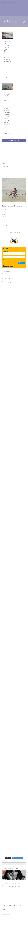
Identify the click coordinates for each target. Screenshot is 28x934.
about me (5, 163)
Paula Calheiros (5, 50)
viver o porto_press (7, 169)
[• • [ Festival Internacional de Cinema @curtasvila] (14, 528)
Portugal (8, 52)
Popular (8, 864)
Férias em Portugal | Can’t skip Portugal (7, 34)
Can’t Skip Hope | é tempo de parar (7, 85)
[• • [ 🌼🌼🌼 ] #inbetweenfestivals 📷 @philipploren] (14, 371)
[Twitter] (13, 232)
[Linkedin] (17, 232)
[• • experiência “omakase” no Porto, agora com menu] (14, 539)
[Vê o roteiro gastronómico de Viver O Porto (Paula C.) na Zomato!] (12, 905)
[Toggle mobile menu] (25, 3)
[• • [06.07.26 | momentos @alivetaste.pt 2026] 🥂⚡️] (14, 767)
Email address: (5, 209)
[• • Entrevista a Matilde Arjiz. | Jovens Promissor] (14, 666)
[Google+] (15, 232)
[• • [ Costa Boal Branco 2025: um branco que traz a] (14, 490)
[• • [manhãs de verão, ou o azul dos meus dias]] (14, 748)
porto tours (5, 166)
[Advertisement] (11, 150)
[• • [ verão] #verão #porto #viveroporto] (14, 442)
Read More (6, 77)
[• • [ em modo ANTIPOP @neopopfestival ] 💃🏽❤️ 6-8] (14, 433)
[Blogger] (19, 232)
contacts (5, 173)
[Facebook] (9, 232)
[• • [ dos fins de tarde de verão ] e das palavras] (14, 704)
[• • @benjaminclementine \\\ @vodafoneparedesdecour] (14, 330)
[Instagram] (11, 232)
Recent (20, 864)
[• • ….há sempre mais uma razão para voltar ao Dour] (14, 449)
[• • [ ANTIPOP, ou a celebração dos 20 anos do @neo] (14, 384)
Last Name (4, 219)
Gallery (7, 38)
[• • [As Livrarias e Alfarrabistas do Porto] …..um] (14, 727)
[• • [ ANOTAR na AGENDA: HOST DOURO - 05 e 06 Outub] (14, 410)
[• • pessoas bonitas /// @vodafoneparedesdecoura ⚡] (14, 300)
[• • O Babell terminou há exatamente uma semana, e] (14, 834)
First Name (4, 214)
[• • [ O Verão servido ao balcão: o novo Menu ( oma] (14, 589)
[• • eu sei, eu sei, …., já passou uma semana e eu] (14, 357)
